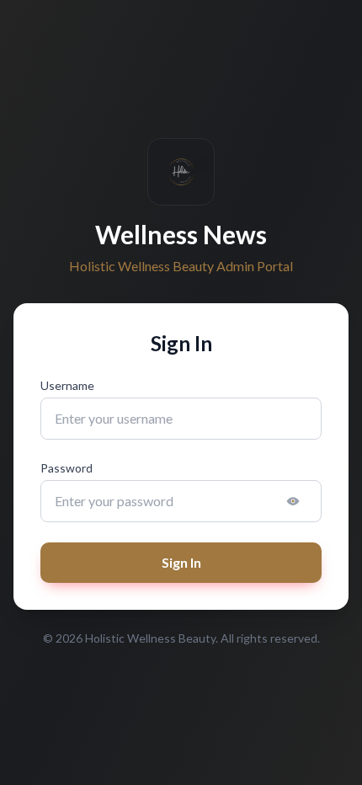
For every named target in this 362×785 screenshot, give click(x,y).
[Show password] (292, 501)
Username (67, 385)
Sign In (181, 562)
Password (66, 468)
